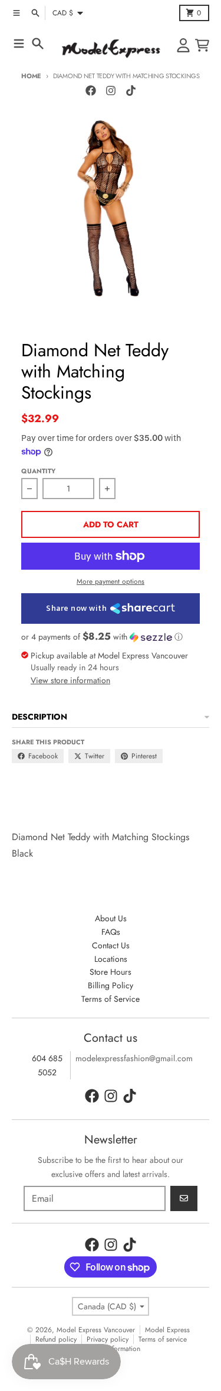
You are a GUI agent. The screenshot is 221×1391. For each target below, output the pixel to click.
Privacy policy (107, 1339)
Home (31, 76)
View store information (70, 680)
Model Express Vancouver (96, 1330)
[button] (110, 637)
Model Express (167, 1330)
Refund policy (56, 1339)
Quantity (38, 471)
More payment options (110, 581)
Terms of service (162, 1339)
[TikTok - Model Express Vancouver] (130, 90)
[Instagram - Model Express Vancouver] (110, 90)
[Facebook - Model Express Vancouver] (90, 90)
